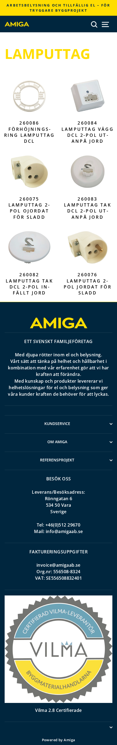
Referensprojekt (57, 459)
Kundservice (57, 423)
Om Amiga (57, 441)
